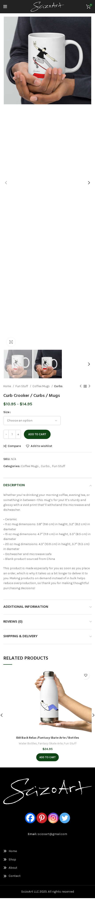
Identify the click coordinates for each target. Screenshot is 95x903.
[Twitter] (64, 818)
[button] (47, 757)
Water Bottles (28, 743)
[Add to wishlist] (85, 675)
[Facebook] (30, 818)
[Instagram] (53, 818)
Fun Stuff (22, 386)
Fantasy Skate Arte (50, 743)
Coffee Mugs (41, 386)
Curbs (58, 386)
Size (6, 412)
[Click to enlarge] (11, 342)
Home (7, 386)
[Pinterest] (41, 818)
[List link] (47, 851)
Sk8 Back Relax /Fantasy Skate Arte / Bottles (47, 737)
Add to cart (37, 434)
